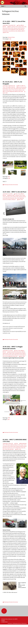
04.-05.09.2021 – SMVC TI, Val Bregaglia (12, 83)
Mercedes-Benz (11, 449)
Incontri (9, 29)
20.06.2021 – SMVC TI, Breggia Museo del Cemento (13, 348)
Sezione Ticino (15, 26)
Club (25, 26)
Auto (7, 28)
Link (10, 39)
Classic (19, 26)
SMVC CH (19, 85)
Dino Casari (5, 449)
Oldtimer (19, 31)
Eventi (4, 29)
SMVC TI (23, 31)
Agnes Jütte (6, 32)
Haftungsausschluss (17, 623)
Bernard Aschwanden (22, 87)
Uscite (17, 29)
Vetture (9, 28)
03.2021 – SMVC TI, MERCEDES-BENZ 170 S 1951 (15, 440)
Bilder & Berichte (11, 87)
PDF (9, 176)
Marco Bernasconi (15, 355)
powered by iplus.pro (22, 626)
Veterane (15, 28)
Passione (22, 28)
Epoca (4, 28)
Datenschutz (24, 623)
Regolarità (13, 29)
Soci (6, 29)
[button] (6, 44)
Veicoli (19, 28)
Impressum (10, 623)
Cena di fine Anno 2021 (12, 31)
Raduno (10, 26)
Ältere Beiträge (10, 611)
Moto (12, 28)
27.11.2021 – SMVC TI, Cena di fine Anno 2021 (14, 22)
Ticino (19, 25)
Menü (2, 6)
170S (6, 445)
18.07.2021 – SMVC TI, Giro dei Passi (14, 192)
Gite (19, 29)
